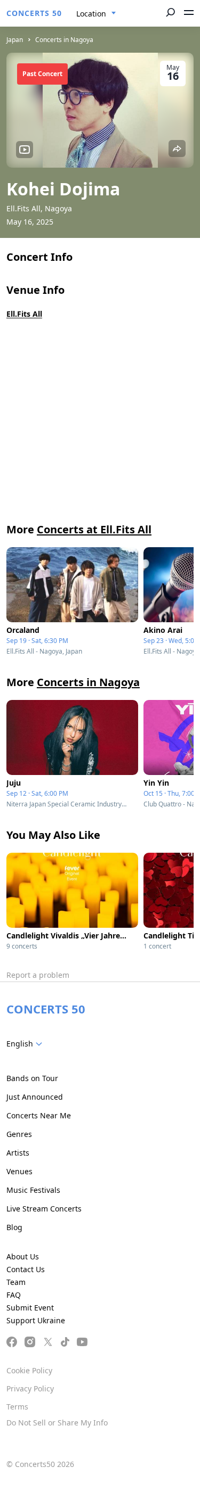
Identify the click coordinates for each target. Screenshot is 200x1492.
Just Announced (34, 1097)
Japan (14, 39)
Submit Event (30, 1308)
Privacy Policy (30, 1388)
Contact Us (25, 1269)
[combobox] (96, 13)
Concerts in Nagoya (64, 39)
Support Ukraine (35, 1320)
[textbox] (26, 1043)
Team (16, 1282)
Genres (19, 1134)
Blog (14, 1227)
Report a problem (37, 975)
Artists (17, 1153)
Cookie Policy (29, 1370)
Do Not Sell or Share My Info (57, 1422)
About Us (22, 1256)
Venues (19, 1171)
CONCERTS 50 (34, 13)
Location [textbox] (91, 14)
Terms (17, 1407)
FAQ (13, 1295)
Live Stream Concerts (44, 1209)
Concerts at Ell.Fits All (94, 529)
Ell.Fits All (24, 314)
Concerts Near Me (38, 1115)
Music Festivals (33, 1190)
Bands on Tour (32, 1078)
